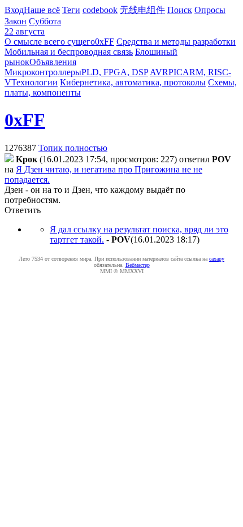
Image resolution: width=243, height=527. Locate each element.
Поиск (179, 10)
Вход (14, 10)
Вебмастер (137, 265)
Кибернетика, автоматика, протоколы (133, 82)
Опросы (209, 10)
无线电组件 (142, 10)
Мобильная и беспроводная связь (69, 52)
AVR (159, 72)
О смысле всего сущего (50, 41)
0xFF (104, 41)
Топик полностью (72, 148)
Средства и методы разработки (176, 41)
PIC (175, 72)
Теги (71, 10)
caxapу (216, 259)
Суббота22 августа (33, 26)
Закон (16, 21)
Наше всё (42, 10)
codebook (100, 10)
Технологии (34, 82)
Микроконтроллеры (43, 72)
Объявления (52, 62)
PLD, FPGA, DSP (114, 72)
